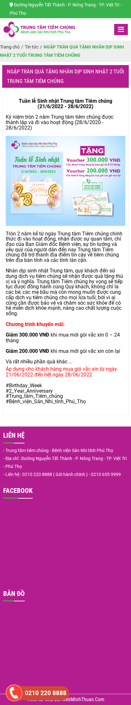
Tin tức (31, 46)
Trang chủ (10, 46)
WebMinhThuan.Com (83, 699)
